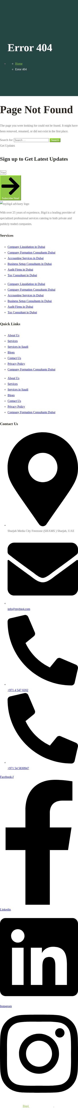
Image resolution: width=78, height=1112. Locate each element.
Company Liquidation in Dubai (26, 246)
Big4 (26, 1106)
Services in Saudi (18, 346)
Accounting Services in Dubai (26, 258)
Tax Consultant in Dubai (22, 275)
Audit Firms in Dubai (20, 269)
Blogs (11, 352)
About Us (13, 335)
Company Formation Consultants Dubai (31, 252)
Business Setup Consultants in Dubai (30, 263)
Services (13, 341)
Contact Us (14, 358)
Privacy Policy (16, 363)
